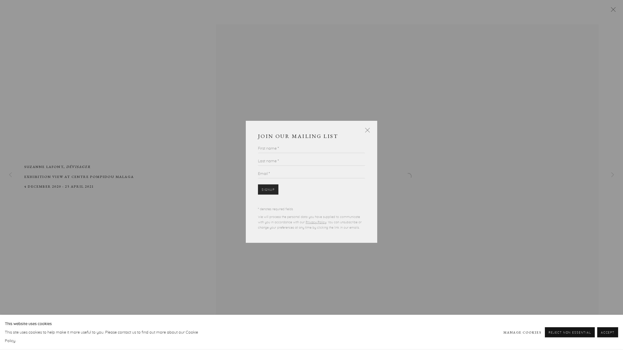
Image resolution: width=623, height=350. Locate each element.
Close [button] (366, 126)
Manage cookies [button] (522, 332)
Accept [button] (607, 332)
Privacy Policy (316, 217)
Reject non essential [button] (570, 332)
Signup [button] (268, 184)
